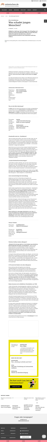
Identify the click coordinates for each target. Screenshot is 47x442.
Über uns (3, 428)
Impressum (13, 428)
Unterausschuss (22, 109)
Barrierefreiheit (23, 428)
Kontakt (2, 433)
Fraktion (18, 112)
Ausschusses (29, 109)
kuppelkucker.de (12, 437)
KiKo (11, 108)
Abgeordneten (11, 112)
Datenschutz (12, 430)
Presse (2, 430)
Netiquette (13, 433)
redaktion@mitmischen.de (23, 420)
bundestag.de (31, 315)
